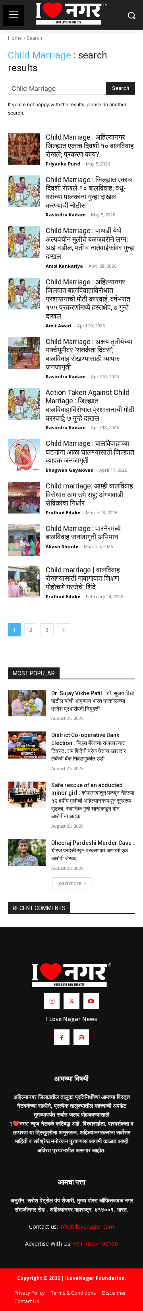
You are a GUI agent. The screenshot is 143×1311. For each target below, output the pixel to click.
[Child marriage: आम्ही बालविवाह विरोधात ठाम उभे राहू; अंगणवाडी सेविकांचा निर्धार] (24, 498)
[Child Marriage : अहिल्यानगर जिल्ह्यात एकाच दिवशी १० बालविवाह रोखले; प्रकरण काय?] (24, 149)
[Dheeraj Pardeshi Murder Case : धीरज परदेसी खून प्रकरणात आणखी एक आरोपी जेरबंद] (27, 852)
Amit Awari (59, 326)
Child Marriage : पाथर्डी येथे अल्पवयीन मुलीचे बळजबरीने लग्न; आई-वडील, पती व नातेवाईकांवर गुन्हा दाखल (90, 243)
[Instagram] (52, 1001)
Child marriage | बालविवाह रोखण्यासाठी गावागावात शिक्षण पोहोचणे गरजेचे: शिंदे (83, 578)
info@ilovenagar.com (87, 1226)
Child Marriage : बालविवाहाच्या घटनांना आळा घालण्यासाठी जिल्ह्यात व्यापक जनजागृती (90, 452)
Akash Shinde (62, 546)
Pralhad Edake (63, 512)
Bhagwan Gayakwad (70, 470)
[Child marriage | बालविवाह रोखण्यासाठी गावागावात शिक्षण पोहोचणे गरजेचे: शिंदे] (24, 581)
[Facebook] (62, 1037)
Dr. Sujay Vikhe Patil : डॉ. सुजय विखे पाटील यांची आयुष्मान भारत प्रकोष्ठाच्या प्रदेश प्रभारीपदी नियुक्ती (92, 701)
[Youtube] (91, 1001)
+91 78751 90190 (95, 1243)
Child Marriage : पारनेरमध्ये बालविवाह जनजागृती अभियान (83, 532)
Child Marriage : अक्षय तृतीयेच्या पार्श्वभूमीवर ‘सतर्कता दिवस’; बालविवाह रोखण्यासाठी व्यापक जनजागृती (89, 354)
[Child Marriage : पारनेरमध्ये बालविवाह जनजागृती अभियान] (24, 540)
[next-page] (63, 629)
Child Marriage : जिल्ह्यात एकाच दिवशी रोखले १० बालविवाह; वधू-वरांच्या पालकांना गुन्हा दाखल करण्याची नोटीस (89, 192)
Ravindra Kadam (65, 215)
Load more (68, 883)
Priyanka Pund (63, 164)
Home (15, 38)
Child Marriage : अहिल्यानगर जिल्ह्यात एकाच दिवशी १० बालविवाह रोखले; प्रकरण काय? (90, 145)
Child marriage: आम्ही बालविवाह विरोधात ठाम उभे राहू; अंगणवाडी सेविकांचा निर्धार (89, 494)
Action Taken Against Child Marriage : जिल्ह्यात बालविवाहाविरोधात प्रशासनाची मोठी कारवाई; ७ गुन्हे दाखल (90, 405)
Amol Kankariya (64, 266)
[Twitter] (71, 1001)
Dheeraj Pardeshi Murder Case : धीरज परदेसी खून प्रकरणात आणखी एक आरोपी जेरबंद (92, 851)
